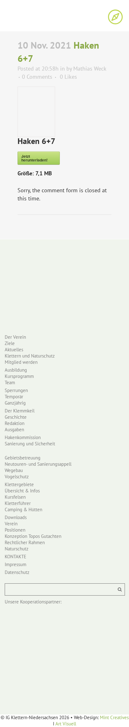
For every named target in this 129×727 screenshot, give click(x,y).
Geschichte (16, 417)
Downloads (16, 517)
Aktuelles (14, 350)
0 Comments (37, 76)
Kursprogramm (19, 376)
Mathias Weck (89, 68)
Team (10, 382)
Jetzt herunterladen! (34, 158)
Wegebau (14, 470)
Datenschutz (17, 572)
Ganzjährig (15, 403)
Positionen (15, 530)
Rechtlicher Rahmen (25, 542)
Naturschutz (16, 549)
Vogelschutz (17, 477)
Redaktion (14, 423)
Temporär (14, 397)
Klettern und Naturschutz (30, 356)
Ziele (10, 343)
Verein (11, 524)
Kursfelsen (15, 497)
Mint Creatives (114, 717)
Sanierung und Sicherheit (30, 444)
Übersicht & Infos (22, 491)
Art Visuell (65, 724)
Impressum (15, 564)
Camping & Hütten (23, 509)
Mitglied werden (21, 362)
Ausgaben (14, 429)
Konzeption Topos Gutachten (33, 536)
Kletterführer (18, 503)
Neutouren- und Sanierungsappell (38, 464)
